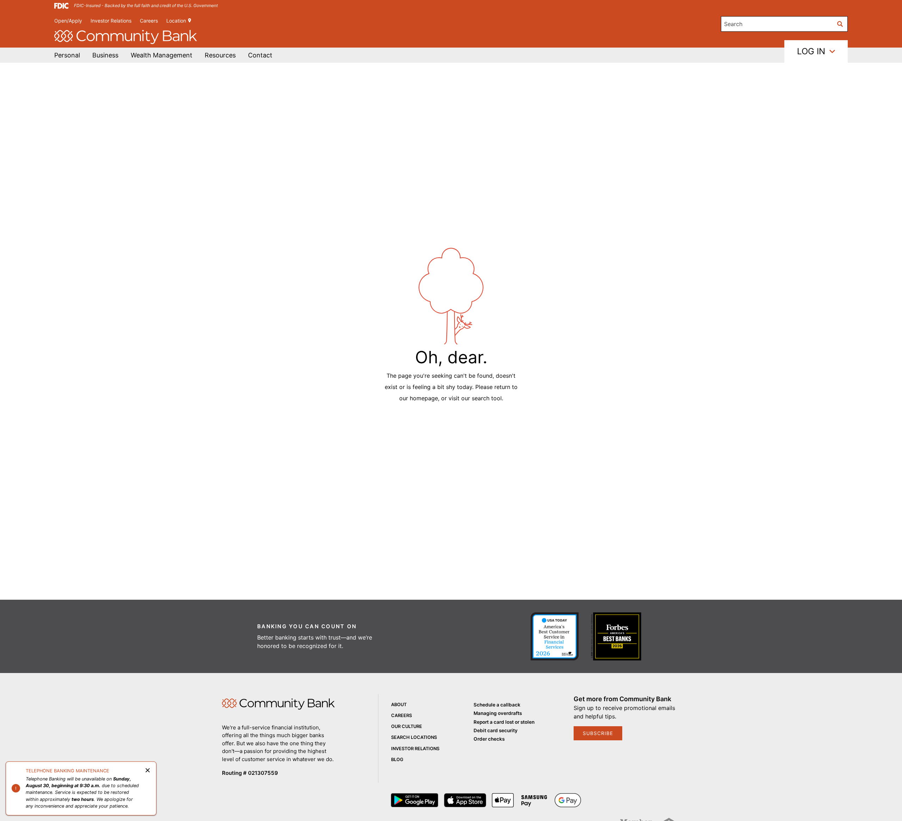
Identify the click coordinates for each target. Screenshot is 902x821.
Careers (149, 21)
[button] (161, 55)
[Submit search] (840, 24)
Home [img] (278, 704)
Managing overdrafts (498, 713)
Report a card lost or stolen (504, 722)
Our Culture (406, 726)
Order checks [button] (489, 739)
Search (733, 23)
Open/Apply (68, 21)
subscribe (598, 733)
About (399, 704)
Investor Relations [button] (111, 21)
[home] (125, 37)
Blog (397, 759)
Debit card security (496, 730)
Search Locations (414, 737)
